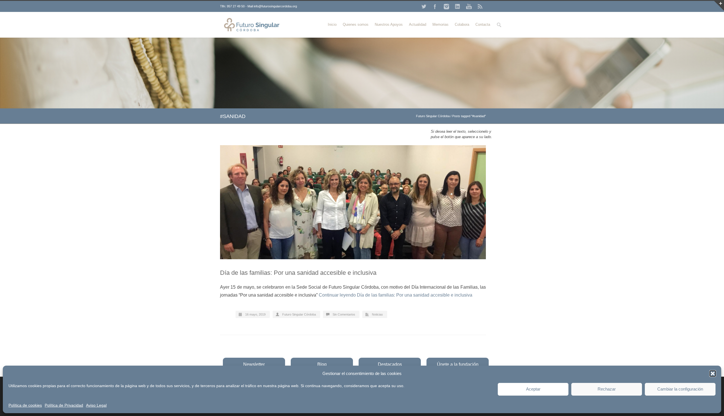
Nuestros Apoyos (389, 24)
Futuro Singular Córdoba (433, 116)
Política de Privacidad (64, 405)
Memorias (440, 24)
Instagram (446, 6)
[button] (713, 373)
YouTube (469, 6)
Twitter (423, 6)
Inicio (332, 24)
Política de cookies (25, 405)
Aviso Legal (96, 405)
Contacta (482, 24)
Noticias (377, 314)
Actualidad (417, 24)
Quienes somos (356, 24)
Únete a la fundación (458, 364)
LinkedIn (457, 6)
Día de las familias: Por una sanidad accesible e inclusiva (298, 272)
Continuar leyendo (395, 295)
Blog (322, 364)
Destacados (390, 364)
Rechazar (607, 389)
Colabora (462, 24)
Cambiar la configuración (680, 389)
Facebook (435, 6)
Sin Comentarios (344, 314)
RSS (480, 6)
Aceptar (533, 389)
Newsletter (254, 364)
